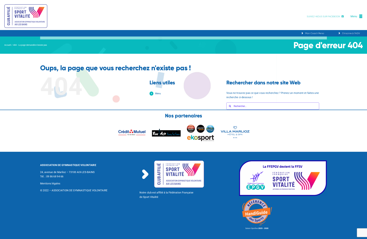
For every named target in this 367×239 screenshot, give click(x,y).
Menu (158, 93)
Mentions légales (50, 183)
